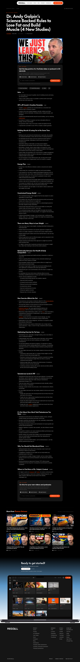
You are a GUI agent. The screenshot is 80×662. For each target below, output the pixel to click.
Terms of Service (59, 658)
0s (23, 92)
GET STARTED (26, 568)
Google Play (69, 640)
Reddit (61, 631)
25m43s (40, 298)
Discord (61, 633)
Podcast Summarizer (38, 648)
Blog (34, 640)
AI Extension (36, 633)
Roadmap (53, 637)
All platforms (69, 629)
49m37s (47, 446)
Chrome (68, 631)
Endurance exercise (23, 308)
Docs (34, 637)
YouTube (61, 635)
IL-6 (43, 311)
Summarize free (55, 80)
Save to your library (23, 88)
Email (60, 638)
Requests (53, 633)
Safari (67, 637)
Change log (54, 635)
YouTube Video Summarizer (40, 644)
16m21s (39, 193)
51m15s (51, 469)
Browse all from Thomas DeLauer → (66, 511)
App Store (69, 638)
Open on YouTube (69, 8)
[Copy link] (49, 88)
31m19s (43, 332)
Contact (53, 631)
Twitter (38, 472)
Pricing (35, 631)
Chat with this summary (35, 88)
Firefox (68, 635)
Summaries (36, 642)
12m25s (29, 164)
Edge (67, 633)
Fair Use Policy (69, 658)
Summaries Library (10, 8)
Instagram (31, 472)
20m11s (47, 223)
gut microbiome (49, 300)
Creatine (21, 316)
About (34, 629)
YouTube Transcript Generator (40, 646)
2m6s (20, 132)
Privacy (51, 658)
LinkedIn (61, 637)
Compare (35, 638)
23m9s (29, 252)
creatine (25, 107)
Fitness (17, 8)
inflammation (22, 118)
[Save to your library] (26, 516)
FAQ (52, 629)
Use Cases (35, 635)
